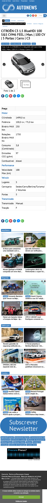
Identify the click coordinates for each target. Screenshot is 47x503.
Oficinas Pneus (6, 442)
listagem (13, 21)
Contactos (5, 474)
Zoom (33, 44)
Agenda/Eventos (7, 437)
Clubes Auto (31, 445)
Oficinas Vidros (19, 442)
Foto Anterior (5, 44)
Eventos (5, 373)
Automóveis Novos (22, 437)
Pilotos (29, 442)
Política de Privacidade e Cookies (19, 474)
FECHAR (21, 497)
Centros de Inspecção (18, 445)
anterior (29, 24)
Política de (21, 501)
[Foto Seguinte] (37, 64)
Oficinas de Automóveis (36, 440)
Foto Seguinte (26, 44)
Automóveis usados (18, 440)
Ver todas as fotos (16, 44)
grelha (7, 21)
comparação (20, 21)
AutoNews (5, 230)
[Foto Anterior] (10, 64)
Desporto (5, 278)
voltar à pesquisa (38, 24)
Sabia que (5, 325)
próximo (5, 26)
